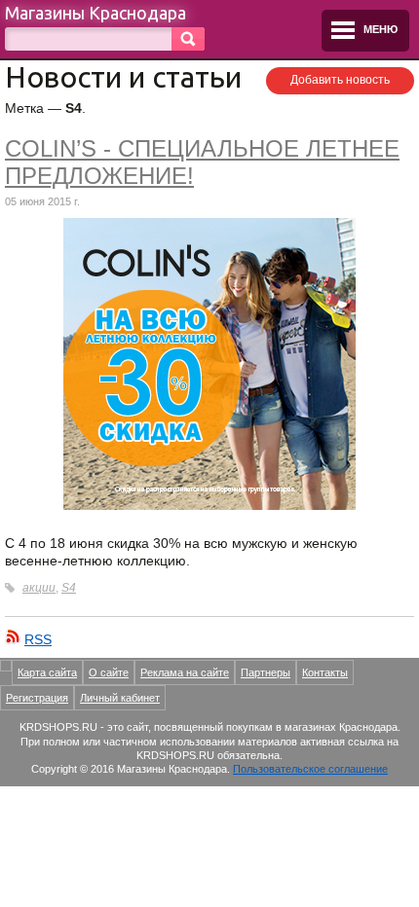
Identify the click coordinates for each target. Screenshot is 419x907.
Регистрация (37, 698)
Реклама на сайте (184, 672)
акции (39, 588)
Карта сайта (47, 672)
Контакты (325, 672)
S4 (68, 588)
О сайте (109, 672)
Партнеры (265, 672)
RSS (38, 639)
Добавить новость (340, 80)
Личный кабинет (120, 698)
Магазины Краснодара (95, 12)
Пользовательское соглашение (310, 769)
